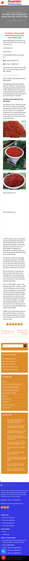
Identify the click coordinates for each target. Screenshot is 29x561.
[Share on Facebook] (10, 324)
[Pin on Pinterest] (18, 324)
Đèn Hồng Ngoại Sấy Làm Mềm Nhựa (16, 448)
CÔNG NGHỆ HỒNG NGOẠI (16, 12)
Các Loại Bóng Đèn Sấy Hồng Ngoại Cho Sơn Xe (15, 453)
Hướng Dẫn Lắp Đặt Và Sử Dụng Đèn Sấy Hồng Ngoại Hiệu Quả (16, 443)
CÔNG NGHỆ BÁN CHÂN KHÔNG (12, 384)
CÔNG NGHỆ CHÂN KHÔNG (11, 387)
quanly (20, 20)
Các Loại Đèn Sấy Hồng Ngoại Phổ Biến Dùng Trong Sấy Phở (15, 426)
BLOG (8, 12)
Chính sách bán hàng (8, 517)
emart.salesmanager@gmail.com (14, 503)
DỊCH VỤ (5, 396)
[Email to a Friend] (16, 324)
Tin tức (4, 531)
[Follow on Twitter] (5, 507)
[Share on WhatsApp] (7, 324)
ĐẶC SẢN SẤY (7, 399)
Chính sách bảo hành (8, 525)
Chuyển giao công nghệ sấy (10, 369)
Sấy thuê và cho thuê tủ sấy (10, 366)
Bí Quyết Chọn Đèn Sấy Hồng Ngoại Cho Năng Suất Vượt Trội (16, 469)
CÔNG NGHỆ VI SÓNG (9, 393)
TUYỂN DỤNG (7, 408)
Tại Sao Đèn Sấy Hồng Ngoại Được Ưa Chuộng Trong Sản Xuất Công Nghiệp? (16, 437)
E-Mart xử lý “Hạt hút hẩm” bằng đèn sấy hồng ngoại (22, 332)
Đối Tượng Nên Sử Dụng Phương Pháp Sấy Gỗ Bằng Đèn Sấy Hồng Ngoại (16, 459)
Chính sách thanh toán (8, 520)
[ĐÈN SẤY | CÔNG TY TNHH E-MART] (14, 2)
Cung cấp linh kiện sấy (9, 361)
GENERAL (6, 402)
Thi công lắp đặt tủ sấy (9, 358)
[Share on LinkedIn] (21, 324)
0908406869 (10, 545)
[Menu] (2, 2)
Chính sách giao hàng (8, 523)
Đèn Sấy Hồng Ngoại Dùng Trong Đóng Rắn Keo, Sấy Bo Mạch (16, 431)
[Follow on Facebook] (2, 507)
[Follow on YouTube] (7, 507)
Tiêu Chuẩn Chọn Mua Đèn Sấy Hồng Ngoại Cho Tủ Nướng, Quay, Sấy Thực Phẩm (16, 421)
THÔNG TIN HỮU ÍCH (9, 405)
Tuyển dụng (5, 534)
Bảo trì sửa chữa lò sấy (9, 364)
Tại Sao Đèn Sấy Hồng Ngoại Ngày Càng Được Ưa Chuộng (15, 464)
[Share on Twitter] (13, 324)
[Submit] (24, 345)
